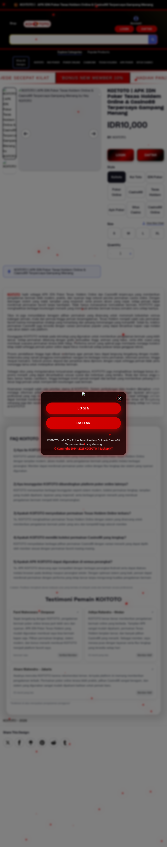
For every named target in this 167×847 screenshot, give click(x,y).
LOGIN (83, 408)
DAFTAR (83, 423)
